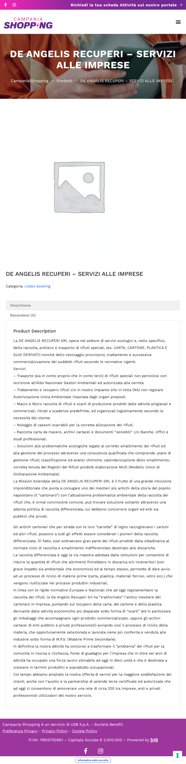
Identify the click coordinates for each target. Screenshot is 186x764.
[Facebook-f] (6, 5)
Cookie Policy (84, 731)
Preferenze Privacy (20, 731)
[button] (178, 22)
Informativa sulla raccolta (93, 760)
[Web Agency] (154, 740)
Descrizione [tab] (20, 305)
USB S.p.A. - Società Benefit (97, 724)
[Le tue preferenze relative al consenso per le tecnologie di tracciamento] (177, 755)
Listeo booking (37, 286)
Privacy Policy (55, 731)
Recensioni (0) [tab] (23, 315)
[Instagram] (14, 5)
